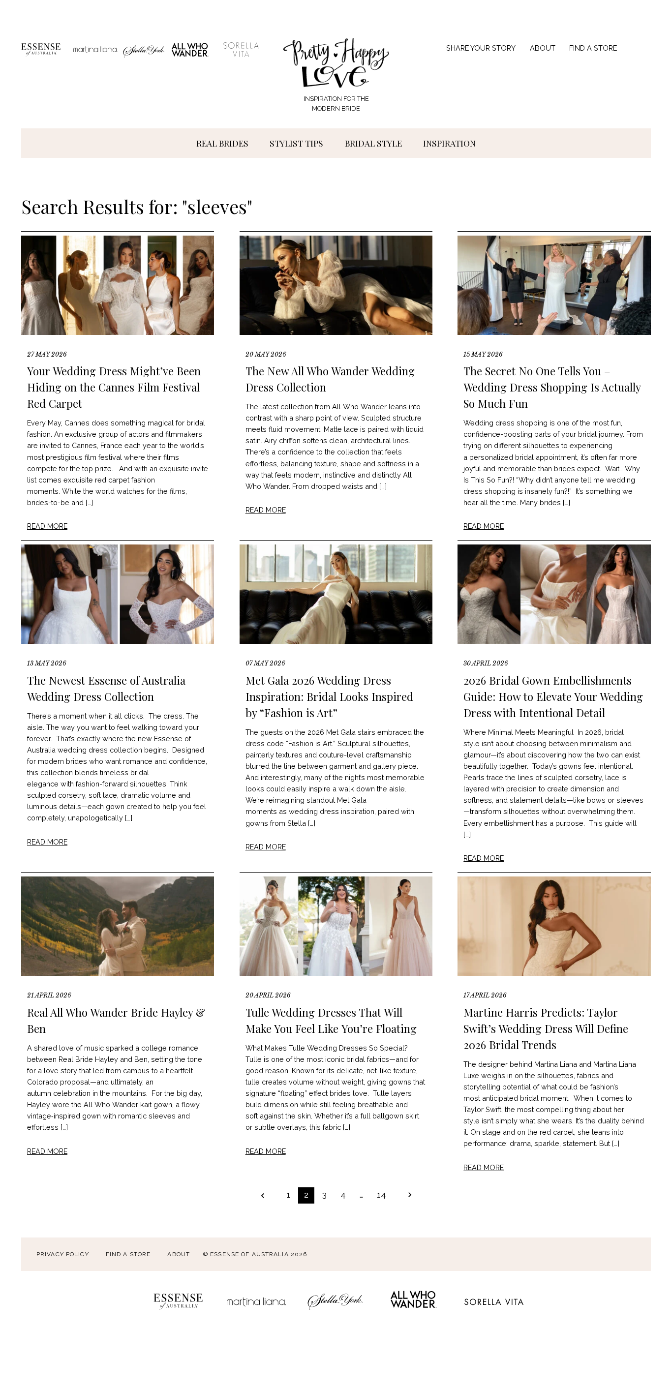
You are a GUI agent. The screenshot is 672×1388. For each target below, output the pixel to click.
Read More (47, 526)
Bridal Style (373, 143)
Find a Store (593, 48)
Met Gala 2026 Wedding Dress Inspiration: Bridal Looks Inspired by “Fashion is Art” (329, 696)
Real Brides (222, 143)
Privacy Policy (62, 1254)
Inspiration (449, 143)
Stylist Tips (296, 143)
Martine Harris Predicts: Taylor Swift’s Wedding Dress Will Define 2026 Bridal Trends (545, 1028)
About (542, 48)
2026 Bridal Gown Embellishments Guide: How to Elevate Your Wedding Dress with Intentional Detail (553, 696)
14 (381, 1194)
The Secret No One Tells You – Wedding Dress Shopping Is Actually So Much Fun (552, 387)
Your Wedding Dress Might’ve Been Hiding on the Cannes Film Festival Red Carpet (114, 387)
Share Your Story (481, 48)
